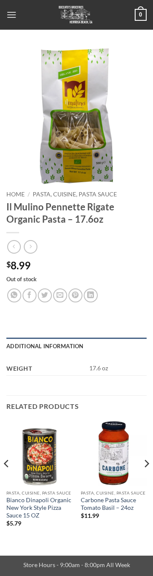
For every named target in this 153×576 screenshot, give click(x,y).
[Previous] (7, 480)
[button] (11, 14)
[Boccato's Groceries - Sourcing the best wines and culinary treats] (75, 15)
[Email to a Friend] (60, 295)
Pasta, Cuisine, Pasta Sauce (75, 194)
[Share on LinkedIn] (91, 295)
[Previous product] (30, 246)
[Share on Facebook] (30, 295)
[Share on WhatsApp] (14, 295)
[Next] (146, 480)
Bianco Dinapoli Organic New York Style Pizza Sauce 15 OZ (38, 507)
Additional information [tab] (45, 346)
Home (15, 194)
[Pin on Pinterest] (75, 295)
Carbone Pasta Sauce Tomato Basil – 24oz (108, 504)
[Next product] (13, 246)
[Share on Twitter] (45, 295)
